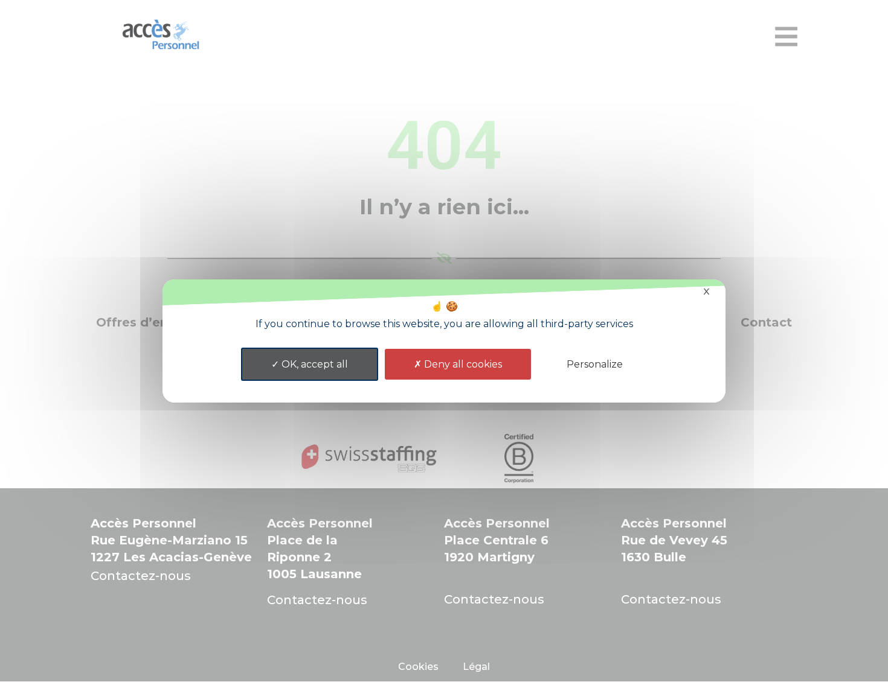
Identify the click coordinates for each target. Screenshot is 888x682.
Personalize (595, 364)
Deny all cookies (462, 364)
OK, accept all (313, 364)
